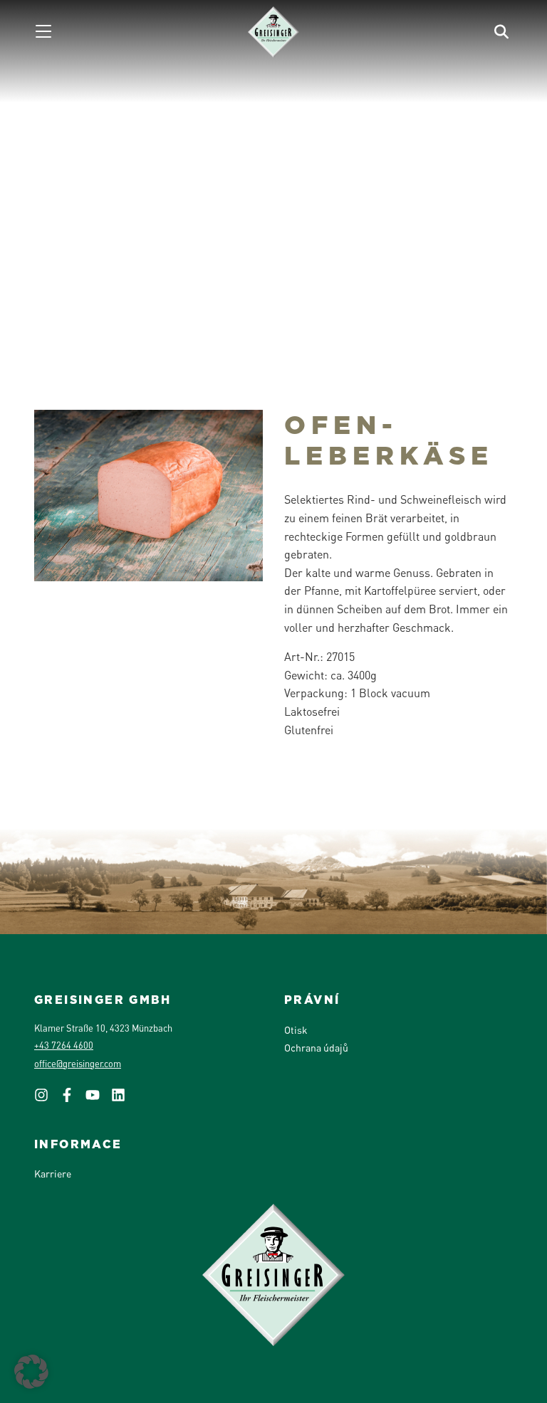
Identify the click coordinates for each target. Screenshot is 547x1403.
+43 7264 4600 (63, 1045)
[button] (31, 1371)
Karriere (52, 1173)
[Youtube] (98, 1099)
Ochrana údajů (316, 1047)
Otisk (296, 1029)
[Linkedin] (124, 1099)
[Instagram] (47, 1099)
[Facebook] (72, 1099)
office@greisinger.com (77, 1063)
